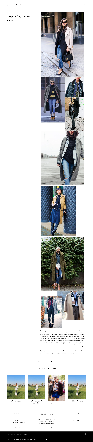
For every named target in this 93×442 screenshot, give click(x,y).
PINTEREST (75, 423)
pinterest (47, 353)
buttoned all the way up (56, 340)
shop (46, 4)
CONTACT (17, 427)
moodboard (52, 4)
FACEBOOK (76, 420)
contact (60, 4)
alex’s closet (69, 353)
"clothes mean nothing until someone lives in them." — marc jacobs (21, 439)
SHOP (17, 420)
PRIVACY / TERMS (17, 425)
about (32, 4)
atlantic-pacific (62, 353)
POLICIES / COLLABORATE (17, 422)
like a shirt (65, 340)
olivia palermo (76, 353)
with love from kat (54, 353)
